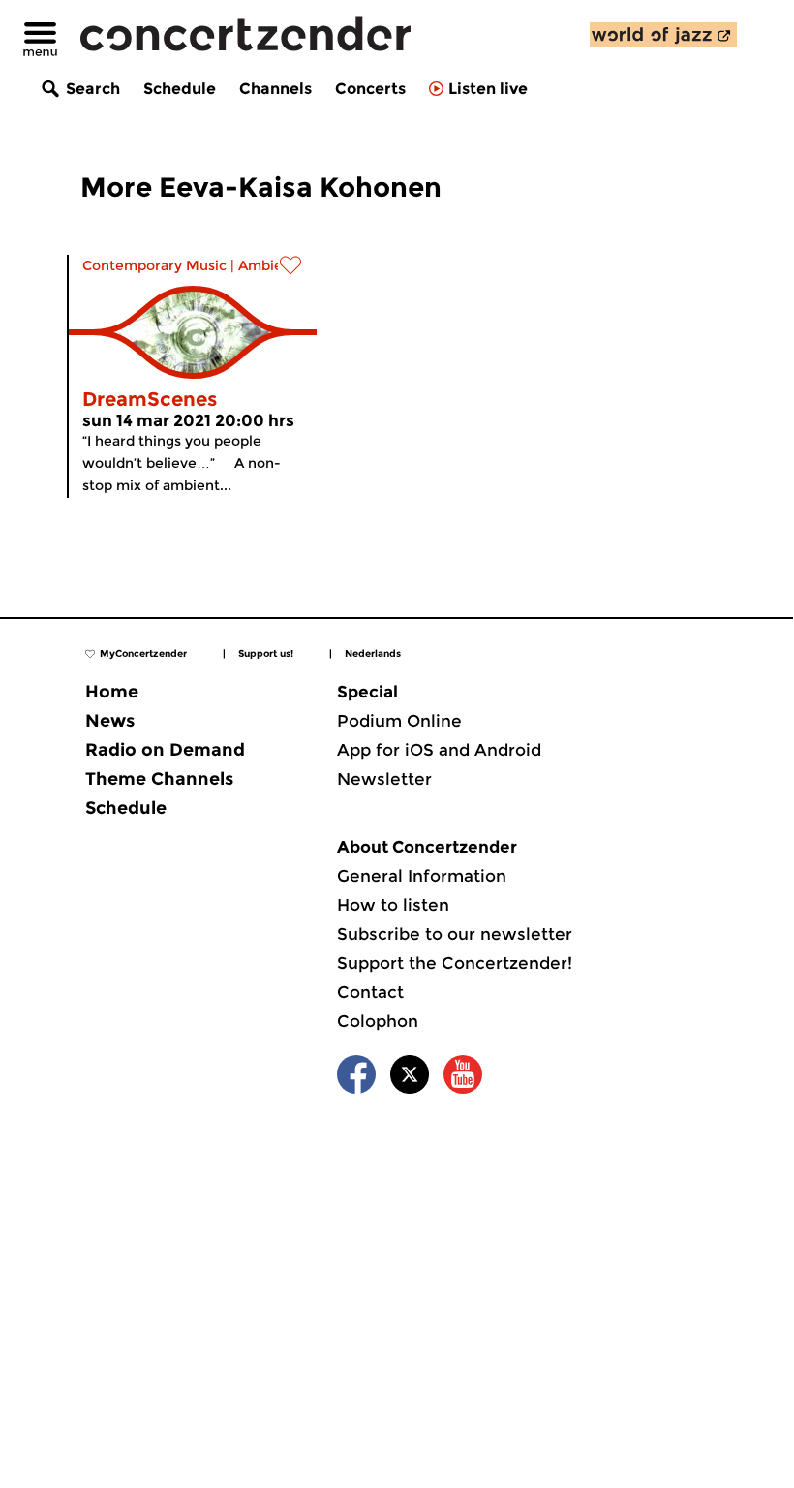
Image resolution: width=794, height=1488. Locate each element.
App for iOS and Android (439, 750)
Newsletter (384, 779)
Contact (370, 992)
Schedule (179, 88)
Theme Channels (159, 779)
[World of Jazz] (663, 34)
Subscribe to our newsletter (454, 934)
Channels (275, 88)
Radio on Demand (165, 749)
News (110, 720)
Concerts (370, 88)
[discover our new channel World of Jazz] (663, 34)
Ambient (267, 265)
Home (111, 691)
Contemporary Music (154, 265)
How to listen (393, 904)
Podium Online (399, 720)
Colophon (377, 1021)
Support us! (265, 653)
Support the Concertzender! (454, 963)
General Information (421, 875)
